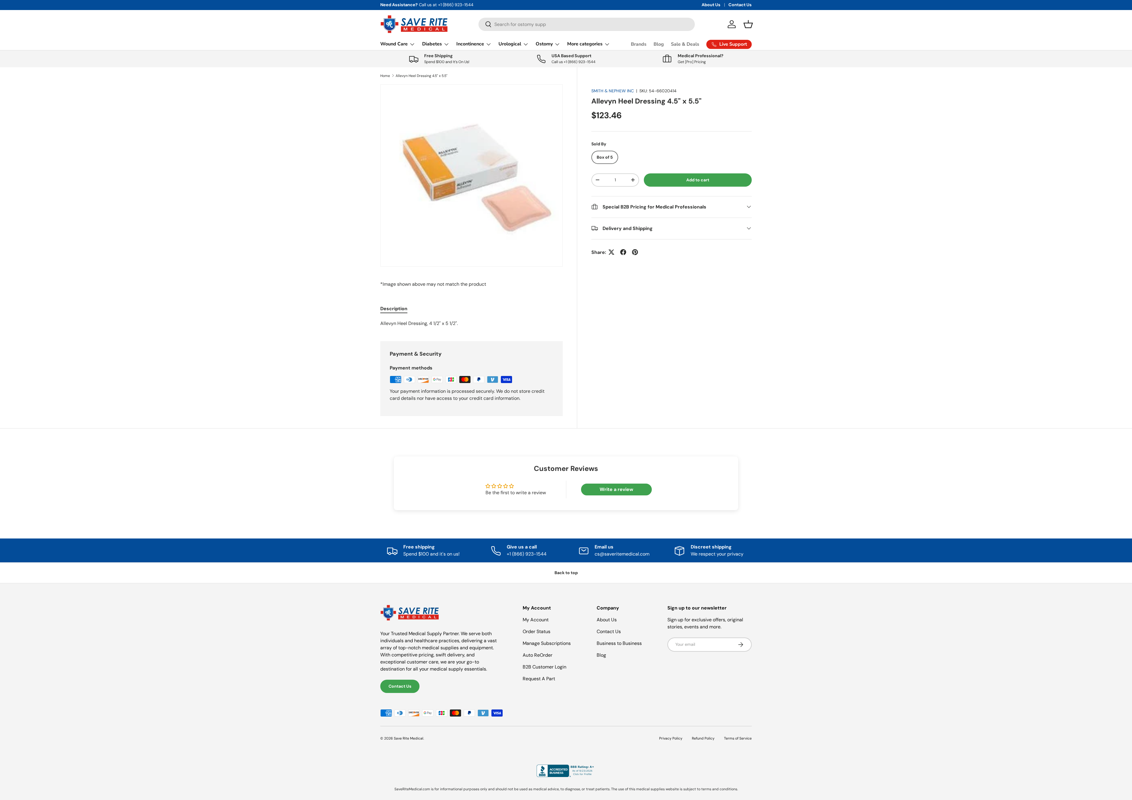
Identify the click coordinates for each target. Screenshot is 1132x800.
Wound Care (394, 44)
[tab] (393, 308)
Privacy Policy (670, 738)
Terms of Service (738, 738)
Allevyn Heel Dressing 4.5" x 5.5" (421, 75)
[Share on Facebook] (623, 252)
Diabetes (432, 44)
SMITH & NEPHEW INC (612, 90)
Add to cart (697, 179)
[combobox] (586, 24)
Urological (509, 44)
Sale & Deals (685, 44)
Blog (659, 44)
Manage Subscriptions (547, 643)
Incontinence (470, 44)
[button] (748, 24)
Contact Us (740, 4)
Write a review (616, 489)
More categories (585, 44)
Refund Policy (703, 738)
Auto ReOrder (537, 655)
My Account (536, 620)
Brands (638, 44)
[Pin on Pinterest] (635, 252)
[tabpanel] (471, 323)
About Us (711, 4)
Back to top (566, 572)
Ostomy (544, 44)
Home (385, 75)
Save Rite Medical (408, 738)
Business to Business (619, 643)
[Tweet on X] (611, 252)
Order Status (536, 631)
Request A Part (539, 679)
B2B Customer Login (544, 667)
